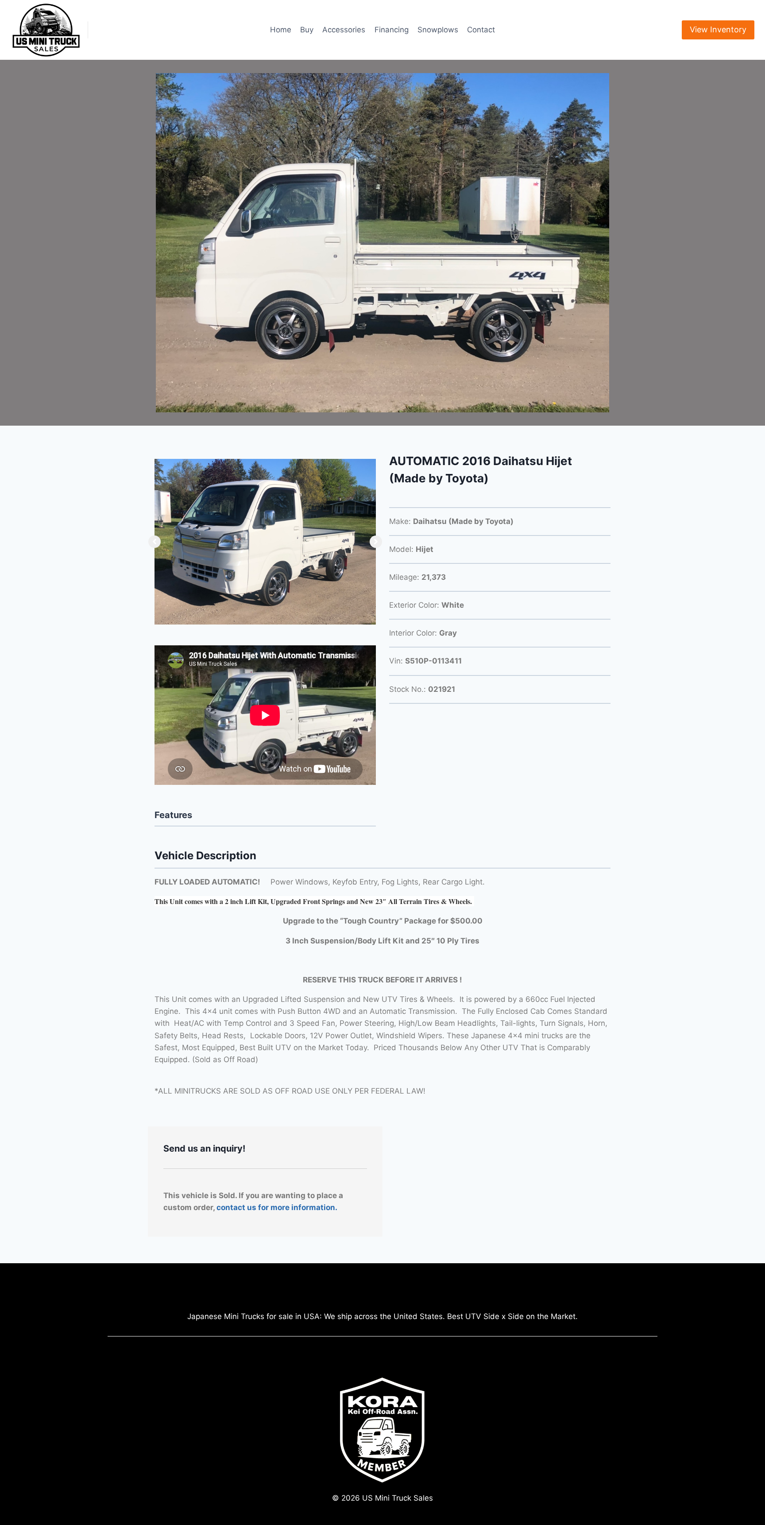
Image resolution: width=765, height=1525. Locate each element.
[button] (154, 541)
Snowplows (437, 29)
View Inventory (718, 29)
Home (280, 29)
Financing (392, 29)
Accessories (343, 29)
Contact (481, 29)
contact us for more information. (276, 1207)
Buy (306, 29)
